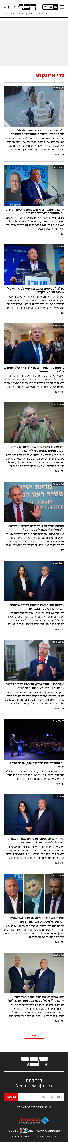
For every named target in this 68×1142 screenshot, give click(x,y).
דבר (62, 234)
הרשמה (11, 1096)
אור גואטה (59, 155)
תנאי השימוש (29, 1107)
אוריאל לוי (59, 392)
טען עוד (34, 1035)
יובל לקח (60, 784)
